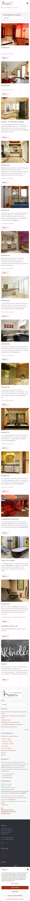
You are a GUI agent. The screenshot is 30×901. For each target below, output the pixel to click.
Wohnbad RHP (5, 47)
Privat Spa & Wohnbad (7, 53)
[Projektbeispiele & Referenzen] (15, 506)
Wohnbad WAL (5, 85)
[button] (28, 869)
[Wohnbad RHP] (15, 34)
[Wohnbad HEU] (15, 152)
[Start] (1, 7)
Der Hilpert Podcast (6, 813)
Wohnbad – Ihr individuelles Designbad (12, 122)
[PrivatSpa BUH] (15, 591)
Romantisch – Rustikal (7, 741)
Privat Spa (3, 752)
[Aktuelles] (15, 651)
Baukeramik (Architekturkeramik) (8, 750)
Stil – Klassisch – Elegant (7, 743)
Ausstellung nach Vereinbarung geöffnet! (10, 722)
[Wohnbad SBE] (15, 374)
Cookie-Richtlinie (9, 899)
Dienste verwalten (14, 883)
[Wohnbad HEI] (15, 197)
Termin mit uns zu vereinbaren (18, 793)
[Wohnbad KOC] (15, 242)
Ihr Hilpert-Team (5, 804)
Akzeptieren (15, 887)
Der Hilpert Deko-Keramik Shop (8, 811)
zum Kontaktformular (7, 775)
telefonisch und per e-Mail (14, 797)
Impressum (21, 899)
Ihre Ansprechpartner (7, 777)
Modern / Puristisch (6, 739)
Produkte (3, 755)
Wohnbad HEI (5, 210)
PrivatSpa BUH (5, 604)
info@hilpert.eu (22, 765)
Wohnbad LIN (5, 432)
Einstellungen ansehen (15, 895)
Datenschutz (16, 899)
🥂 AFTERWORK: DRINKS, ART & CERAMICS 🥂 (12, 724)
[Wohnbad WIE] (15, 462)
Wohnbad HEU (5, 165)
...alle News (26, 729)
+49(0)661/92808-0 (5, 765)
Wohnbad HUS (5, 344)
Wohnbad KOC (5, 255)
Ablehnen (15, 891)
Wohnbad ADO (5, 300)
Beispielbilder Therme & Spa (9, 626)
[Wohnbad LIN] (15, 419)
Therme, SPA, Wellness (8, 560)
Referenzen (23, 617)
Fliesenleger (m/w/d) (5, 720)
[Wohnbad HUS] (15, 331)
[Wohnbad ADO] (15, 287)
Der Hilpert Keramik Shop (7, 810)
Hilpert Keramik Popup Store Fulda (9, 726)
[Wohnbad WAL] (15, 72)
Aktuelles (3, 664)
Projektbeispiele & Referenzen (10, 519)
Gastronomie (5, 745)
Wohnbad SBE (5, 387)
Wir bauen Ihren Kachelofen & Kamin (9, 736)
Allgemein (5, 617)
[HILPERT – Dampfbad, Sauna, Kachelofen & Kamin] (7, 3)
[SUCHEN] (25, 18)
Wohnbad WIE (5, 475)
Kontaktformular (11, 799)
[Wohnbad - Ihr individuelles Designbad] (15, 108)
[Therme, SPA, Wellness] (15, 547)
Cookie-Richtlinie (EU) (6, 856)
